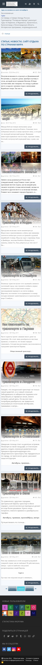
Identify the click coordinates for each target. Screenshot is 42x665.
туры (3, 15)
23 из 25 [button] (21, 589)
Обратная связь (18, 658)
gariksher (6, 176)
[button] (4, 4)
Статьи (35, 660)
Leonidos (5, 72)
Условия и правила (32, 658)
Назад (13, 589)
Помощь (29, 660)
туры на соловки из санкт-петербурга (14, 10)
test (4, 123)
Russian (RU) (7, 658)
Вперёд (29, 589)
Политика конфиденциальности (13, 660)
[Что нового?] (34, 4)
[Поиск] (38, 4)
